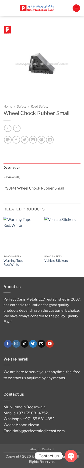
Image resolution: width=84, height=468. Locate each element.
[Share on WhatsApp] (8, 140)
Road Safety (39, 106)
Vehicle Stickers (56, 260)
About (34, 449)
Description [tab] (12, 167)
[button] (76, 8)
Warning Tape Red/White (14, 263)
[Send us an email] (41, 344)
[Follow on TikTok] (24, 344)
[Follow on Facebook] (8, 344)
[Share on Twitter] (24, 140)
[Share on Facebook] (16, 140)
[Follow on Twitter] (33, 344)
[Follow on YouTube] (50, 344)
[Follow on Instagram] (16, 344)
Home (8, 106)
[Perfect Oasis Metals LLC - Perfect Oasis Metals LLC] (38, 8)
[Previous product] (16, 128)
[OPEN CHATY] (71, 456)
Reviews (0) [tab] (12, 177)
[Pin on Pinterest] (41, 140)
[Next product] (7, 128)
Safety (21, 106)
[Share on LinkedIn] (50, 140)
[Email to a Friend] (33, 140)
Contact (48, 449)
